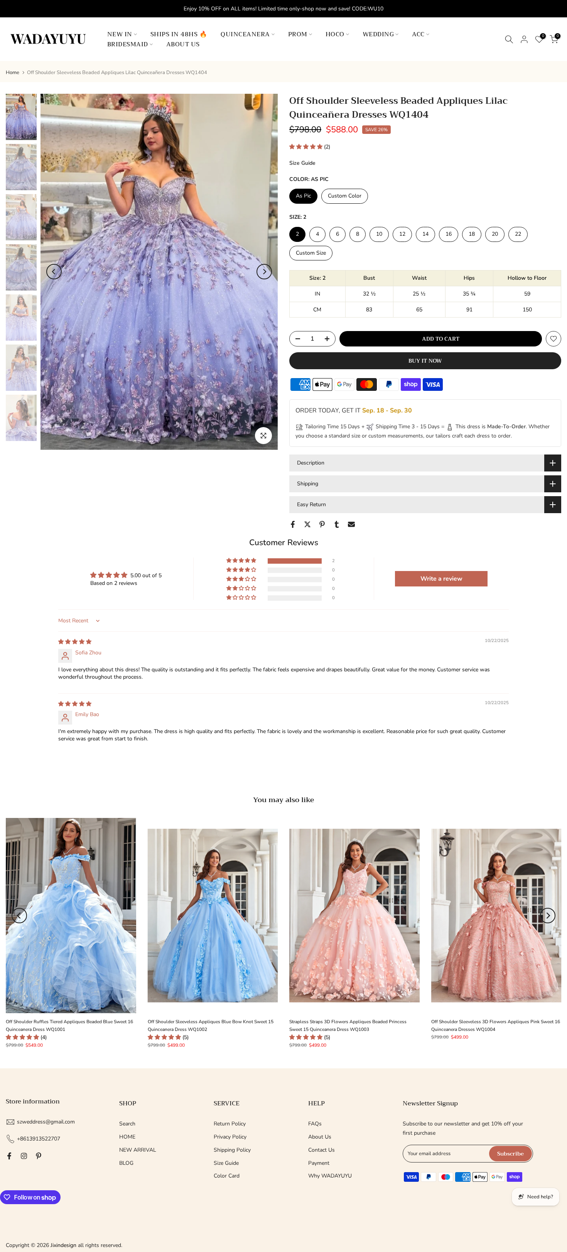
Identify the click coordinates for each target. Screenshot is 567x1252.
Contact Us (321, 1150)
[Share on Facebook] (292, 524)
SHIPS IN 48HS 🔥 (179, 34)
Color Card (227, 1175)
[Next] (264, 271)
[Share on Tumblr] (336, 524)
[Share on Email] (351, 524)
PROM (297, 34)
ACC (418, 34)
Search (127, 1123)
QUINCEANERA (245, 34)
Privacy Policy (230, 1136)
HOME (127, 1136)
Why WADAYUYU (330, 1175)
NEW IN (119, 34)
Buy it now (425, 360)
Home (12, 72)
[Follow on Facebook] (9, 1156)
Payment (318, 1163)
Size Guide (302, 163)
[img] (74, 641)
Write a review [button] (441, 578)
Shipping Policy (232, 1150)
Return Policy (230, 1123)
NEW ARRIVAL (137, 1150)
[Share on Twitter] (307, 524)
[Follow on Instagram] (23, 1156)
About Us (319, 1136)
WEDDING (378, 34)
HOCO (335, 34)
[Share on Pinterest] (322, 524)
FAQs (315, 1123)
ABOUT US (183, 44)
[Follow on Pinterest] (38, 1156)
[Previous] (54, 271)
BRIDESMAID (127, 44)
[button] (306, 146)
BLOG (126, 1163)
